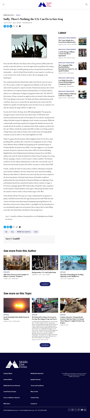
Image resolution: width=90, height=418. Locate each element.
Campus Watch (8, 373)
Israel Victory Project (10, 391)
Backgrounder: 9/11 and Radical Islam (44, 272)
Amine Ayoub (70, 73)
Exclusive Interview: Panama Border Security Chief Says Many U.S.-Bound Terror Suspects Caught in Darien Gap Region (72, 320)
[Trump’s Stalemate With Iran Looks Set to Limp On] (82, 95)
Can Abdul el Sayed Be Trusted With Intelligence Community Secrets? (66, 82)
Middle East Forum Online (66, 62)
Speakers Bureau (36, 379)
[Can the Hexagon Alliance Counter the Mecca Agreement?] (82, 53)
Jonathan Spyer (71, 97)
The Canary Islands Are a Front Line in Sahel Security (67, 41)
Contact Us (34, 403)
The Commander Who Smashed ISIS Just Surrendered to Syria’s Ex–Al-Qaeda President (67, 68)
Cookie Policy (35, 397)
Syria (36, 232)
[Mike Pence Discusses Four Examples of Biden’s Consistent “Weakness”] (17, 262)
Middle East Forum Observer (67, 38)
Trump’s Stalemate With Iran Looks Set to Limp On (67, 95)
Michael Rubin (70, 86)
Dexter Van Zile (44, 339)
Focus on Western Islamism (12, 397)
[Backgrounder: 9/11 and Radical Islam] (45, 262)
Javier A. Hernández (72, 44)
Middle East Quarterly (37, 373)
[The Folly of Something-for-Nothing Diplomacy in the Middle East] (73, 262)
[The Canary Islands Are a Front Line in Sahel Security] (82, 41)
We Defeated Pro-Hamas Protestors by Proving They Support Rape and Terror (44, 318)
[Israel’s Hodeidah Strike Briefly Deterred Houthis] (17, 305)
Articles (18, 15)
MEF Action (7, 403)
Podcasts (7, 272)
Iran (6, 232)
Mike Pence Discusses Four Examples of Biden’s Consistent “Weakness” (16, 275)
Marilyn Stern (15, 278)
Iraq (12, 232)
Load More (45, 284)
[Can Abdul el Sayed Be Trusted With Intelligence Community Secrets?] (82, 81)
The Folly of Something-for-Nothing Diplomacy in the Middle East (71, 275)
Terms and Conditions (37, 385)
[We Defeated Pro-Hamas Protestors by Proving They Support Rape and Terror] (45, 305)
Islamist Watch (8, 379)
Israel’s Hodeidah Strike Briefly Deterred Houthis (16, 318)
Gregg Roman (71, 278)
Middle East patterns (24, 232)
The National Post (27, 22)
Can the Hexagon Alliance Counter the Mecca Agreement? (66, 54)
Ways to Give (34, 391)
